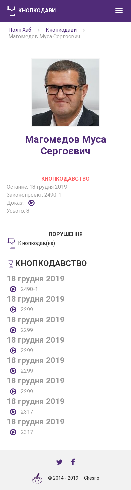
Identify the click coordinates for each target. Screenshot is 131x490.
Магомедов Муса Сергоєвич (65, 145)
